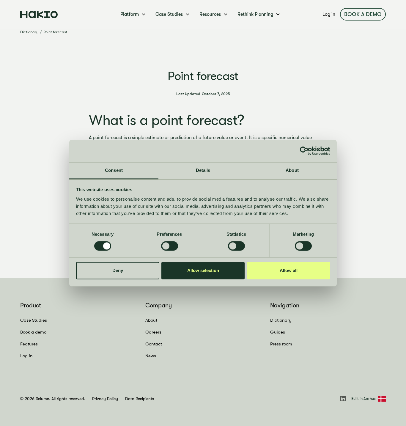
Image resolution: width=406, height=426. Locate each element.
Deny (117, 270)
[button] (133, 14)
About (151, 320)
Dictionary (29, 32)
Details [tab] (203, 170)
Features (29, 344)
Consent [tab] (114, 170)
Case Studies (33, 320)
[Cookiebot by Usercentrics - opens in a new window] (304, 150)
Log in (328, 14)
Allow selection (203, 270)
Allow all (289, 270)
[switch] (169, 246)
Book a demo (363, 14)
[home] (58, 14)
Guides (277, 332)
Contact (153, 344)
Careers (153, 332)
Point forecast (55, 32)
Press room (281, 344)
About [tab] (292, 170)
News (150, 356)
